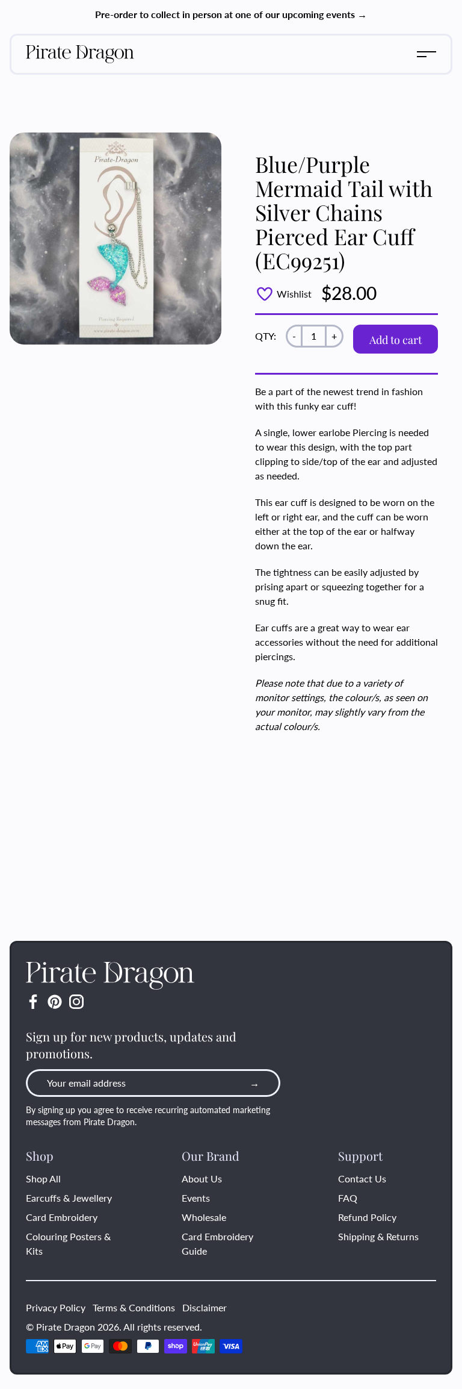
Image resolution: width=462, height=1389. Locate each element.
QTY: (265, 336)
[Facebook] (33, 1001)
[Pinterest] (55, 1001)
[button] (426, 54)
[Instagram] (76, 1001)
